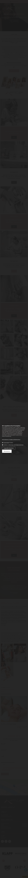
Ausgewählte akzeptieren (9, 448)
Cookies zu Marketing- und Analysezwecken (13, 445)
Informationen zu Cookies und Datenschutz (11, 439)
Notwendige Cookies (8, 442)
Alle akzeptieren (7, 451)
